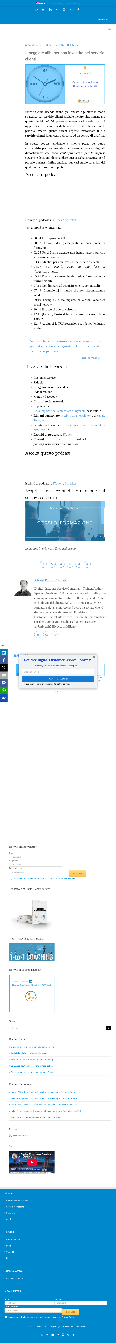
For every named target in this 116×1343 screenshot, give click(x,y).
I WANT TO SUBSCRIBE (58, 679)
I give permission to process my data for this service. (47, 684)
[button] (57, 660)
